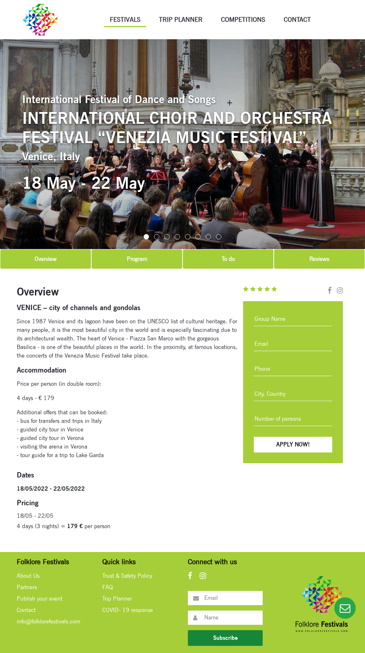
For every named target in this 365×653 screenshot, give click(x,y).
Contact (297, 19)
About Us (28, 575)
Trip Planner (180, 19)
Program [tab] (137, 258)
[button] (146, 236)
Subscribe (225, 637)
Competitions (243, 19)
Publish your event (39, 598)
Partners (27, 587)
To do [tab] (228, 258)
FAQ (107, 587)
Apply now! (293, 444)
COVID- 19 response (127, 610)
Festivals (125, 19)
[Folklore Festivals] (40, 19)
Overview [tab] (46, 258)
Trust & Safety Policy (127, 575)
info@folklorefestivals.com (48, 621)
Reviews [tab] (319, 258)
